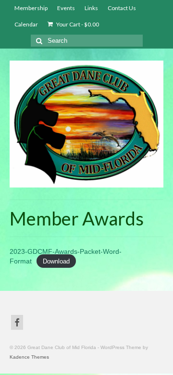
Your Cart (77, 24)
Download (56, 261)
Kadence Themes (29, 357)
